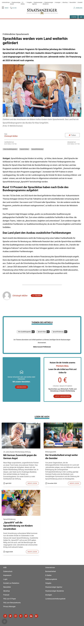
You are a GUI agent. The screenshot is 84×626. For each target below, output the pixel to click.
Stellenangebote (51, 579)
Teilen (73, 135)
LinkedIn (31, 616)
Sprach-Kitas (42, 332)
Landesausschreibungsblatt (55, 599)
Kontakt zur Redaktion (11, 583)
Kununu (36, 616)
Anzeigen (58, 2)
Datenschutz (7, 571)
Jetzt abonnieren (62, 396)
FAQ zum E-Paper (9, 599)
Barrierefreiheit (50, 571)
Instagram (15, 616)
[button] (4, 621)
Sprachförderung (58, 332)
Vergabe (29, 2)
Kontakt (80, 2)
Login (5, 579)
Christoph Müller (11, 136)
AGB (4, 568)
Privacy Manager (9, 607)
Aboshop (65, 2)
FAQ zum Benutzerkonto (12, 603)
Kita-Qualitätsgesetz (24, 332)
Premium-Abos (62, 366)
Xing (26, 616)
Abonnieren (21, 387)
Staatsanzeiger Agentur (53, 587)
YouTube (21, 616)
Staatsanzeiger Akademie (48, 3)
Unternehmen (6, 2)
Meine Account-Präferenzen (42, 347)
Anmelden (79, 8)
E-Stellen (23, 3)
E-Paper (73, 17)
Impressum (7, 575)
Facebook (5, 616)
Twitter (10, 616)
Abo (81, 17)
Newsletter (73, 2)
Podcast (6, 595)
